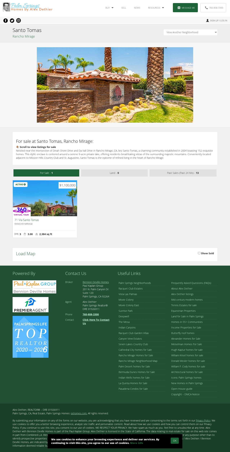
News (137, 7)
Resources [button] (154, 7)
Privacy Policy (203, 420)
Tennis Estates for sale (184, 305)
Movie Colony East (129, 305)
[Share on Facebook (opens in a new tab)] (5, 20)
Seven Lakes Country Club (133, 344)
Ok (174, 440)
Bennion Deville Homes (96, 282)
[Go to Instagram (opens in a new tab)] (18, 20)
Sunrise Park (126, 310)
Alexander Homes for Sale (185, 338)
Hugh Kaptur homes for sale (187, 349)
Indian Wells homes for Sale (134, 377)
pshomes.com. (79, 413)
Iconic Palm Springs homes (186, 377)
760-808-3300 (216, 7)
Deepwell (124, 316)
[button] (25, 184)
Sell (123, 7)
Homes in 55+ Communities (187, 322)
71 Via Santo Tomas (27, 220)
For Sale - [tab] (46, 173)
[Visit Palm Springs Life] (31, 336)
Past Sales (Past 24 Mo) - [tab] (183, 173)
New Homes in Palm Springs (187, 383)
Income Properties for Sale (186, 327)
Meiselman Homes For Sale (186, 344)
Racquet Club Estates (131, 288)
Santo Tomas (68, 214)
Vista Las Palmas (128, 294)
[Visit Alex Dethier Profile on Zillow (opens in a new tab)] (31, 304)
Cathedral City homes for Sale (135, 349)
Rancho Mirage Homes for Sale (136, 355)
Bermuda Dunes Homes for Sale (137, 372)
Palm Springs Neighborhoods (135, 283)
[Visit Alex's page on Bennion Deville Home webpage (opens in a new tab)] (34, 286)
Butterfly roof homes (182, 333)
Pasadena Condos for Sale (133, 388)
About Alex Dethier (181, 288)
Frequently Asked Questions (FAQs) (191, 283)
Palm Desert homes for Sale (134, 366)
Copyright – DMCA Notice (185, 394)
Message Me (188, 7)
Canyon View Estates (130, 338)
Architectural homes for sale (187, 372)
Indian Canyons (127, 327)
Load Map (25, 253)
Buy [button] (107, 7)
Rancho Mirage (24, 36)
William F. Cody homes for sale (188, 366)
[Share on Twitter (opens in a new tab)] (12, 20)
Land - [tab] (114, 173)
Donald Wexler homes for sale (188, 361)
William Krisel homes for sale (187, 355)
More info (136, 443)
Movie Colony (126, 299)
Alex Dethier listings (182, 294)
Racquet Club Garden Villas (134, 333)
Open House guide (181, 388)
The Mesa (124, 322)
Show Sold (207, 253)
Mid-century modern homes (187, 299)
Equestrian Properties (183, 310)
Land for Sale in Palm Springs (187, 316)
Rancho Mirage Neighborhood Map (138, 361)
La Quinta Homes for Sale (133, 383)
